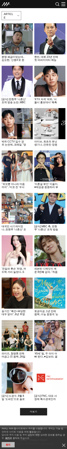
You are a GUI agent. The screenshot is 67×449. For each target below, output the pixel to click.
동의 (8, 444)
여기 (7, 438)
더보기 (33, 411)
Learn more (17, 43)
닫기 (63, 445)
